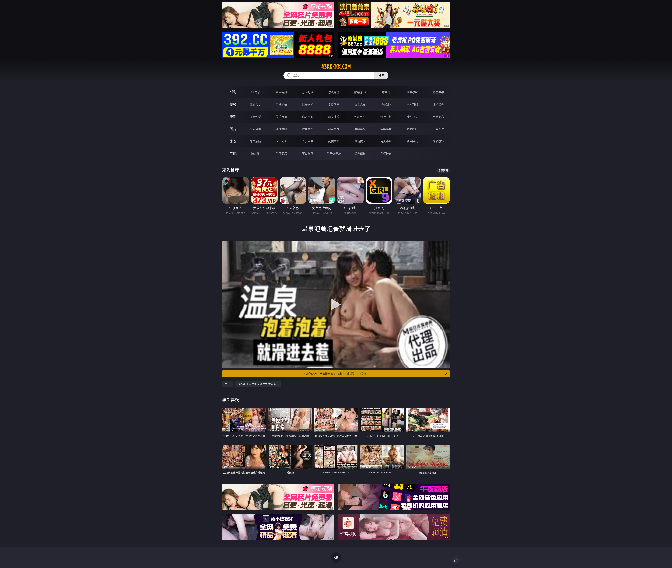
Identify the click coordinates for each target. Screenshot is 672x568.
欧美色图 (307, 129)
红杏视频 (360, 153)
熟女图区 (412, 129)
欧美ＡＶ (307, 104)
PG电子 (255, 92)
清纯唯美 (386, 129)
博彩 (233, 92)
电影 (233, 116)
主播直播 (412, 104)
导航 (233, 153)
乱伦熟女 (412, 117)
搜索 (381, 75)
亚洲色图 (281, 129)
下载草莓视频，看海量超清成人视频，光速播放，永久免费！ (336, 373)
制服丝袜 (360, 117)
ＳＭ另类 (438, 104)
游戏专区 (333, 92)
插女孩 (255, 153)
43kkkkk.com (336, 66)
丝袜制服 (386, 104)
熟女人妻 (360, 104)
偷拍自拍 (281, 117)
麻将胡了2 (360, 92)
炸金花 (386, 92)
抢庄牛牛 (438, 92)
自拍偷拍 (281, 104)
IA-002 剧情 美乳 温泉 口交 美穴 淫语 (258, 384)
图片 (233, 129)
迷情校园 (360, 141)
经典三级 (386, 117)
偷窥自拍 (255, 129)
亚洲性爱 (255, 117)
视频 (233, 104)
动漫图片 (333, 129)
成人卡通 (307, 117)
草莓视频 (307, 153)
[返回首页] (455, 560)
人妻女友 (307, 141)
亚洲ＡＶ (255, 104)
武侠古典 (333, 141)
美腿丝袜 (360, 129)
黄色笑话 (412, 141)
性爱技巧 (438, 141)
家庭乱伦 (281, 141)
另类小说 (386, 141)
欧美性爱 (333, 117)
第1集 (228, 384)
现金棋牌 (412, 92)
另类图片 (438, 129)
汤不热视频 (334, 153)
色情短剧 (386, 153)
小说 (233, 141)
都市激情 (255, 141)
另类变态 (438, 117)
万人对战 (307, 92)
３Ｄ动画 (333, 104)
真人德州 (281, 92)
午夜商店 (281, 153)
